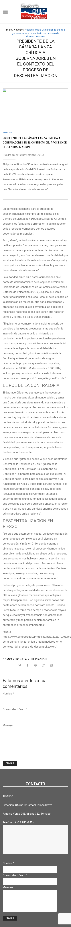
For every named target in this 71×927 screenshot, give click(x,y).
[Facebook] (28, 665)
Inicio (9, 29)
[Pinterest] (36, 665)
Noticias (18, 29)
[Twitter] (20, 665)
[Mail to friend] (51, 665)
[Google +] (43, 665)
